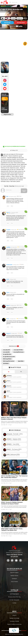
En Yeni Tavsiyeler (14, 600)
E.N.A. (7, 318)
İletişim (14, 615)
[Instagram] (4, 80)
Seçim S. (8, 333)
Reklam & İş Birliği (14, 618)
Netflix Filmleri (14, 575)
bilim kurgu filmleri (7, 358)
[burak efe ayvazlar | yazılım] (14, 630)
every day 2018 (6, 349)
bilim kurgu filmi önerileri (8, 361)
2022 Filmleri (14, 581)
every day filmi (6, 352)
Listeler (14, 603)
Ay (8, 371)
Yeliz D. (8, 212)
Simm (7, 292)
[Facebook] (20, 560)
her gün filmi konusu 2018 (9, 356)
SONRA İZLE (19, 18)
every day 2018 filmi (18, 349)
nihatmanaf (9, 264)
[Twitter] (4, 84)
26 (26, 18)
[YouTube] (4, 88)
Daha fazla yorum (13, 346)
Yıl (21, 371)
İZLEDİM (13, 18)
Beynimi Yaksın (14, 572)
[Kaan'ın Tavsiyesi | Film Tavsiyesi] (6, 2)
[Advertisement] (14, 44)
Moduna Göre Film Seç (14, 597)
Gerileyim (14, 578)
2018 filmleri (6, 363)
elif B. (7, 279)
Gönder (24, 191)
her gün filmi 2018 (7, 354)
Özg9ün (8, 229)
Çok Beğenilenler (14, 594)
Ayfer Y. (8, 305)
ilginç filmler (21, 361)
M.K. (7, 196)
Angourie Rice (7, 114)
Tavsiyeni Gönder (14, 621)
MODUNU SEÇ (7, 22)
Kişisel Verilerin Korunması (14, 624)
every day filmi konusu (18, 352)
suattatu (8, 247)
